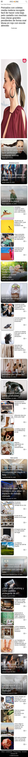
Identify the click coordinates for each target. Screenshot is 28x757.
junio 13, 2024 (18, 574)
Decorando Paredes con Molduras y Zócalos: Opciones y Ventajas (12, 687)
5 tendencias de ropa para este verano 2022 (19, 249)
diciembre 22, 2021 (11, 377)
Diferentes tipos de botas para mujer (20, 416)
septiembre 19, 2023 (11, 203)
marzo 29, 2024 (11, 672)
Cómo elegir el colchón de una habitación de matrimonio (19, 726)
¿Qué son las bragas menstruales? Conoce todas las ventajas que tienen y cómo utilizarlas (13, 272)
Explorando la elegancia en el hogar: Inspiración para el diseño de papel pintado (19, 616)
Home (2, 4)
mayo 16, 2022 (11, 301)
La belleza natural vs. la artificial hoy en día (19, 430)
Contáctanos (9, 751)
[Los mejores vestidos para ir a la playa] (14, 195)
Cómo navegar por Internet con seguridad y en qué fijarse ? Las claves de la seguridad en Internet (20, 700)
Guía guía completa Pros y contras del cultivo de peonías (20, 739)
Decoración (5, 693)
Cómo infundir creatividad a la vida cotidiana (12, 666)
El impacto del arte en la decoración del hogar (20, 531)
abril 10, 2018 (9, 158)
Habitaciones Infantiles (8, 574)
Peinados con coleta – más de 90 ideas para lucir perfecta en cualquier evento (13, 151)
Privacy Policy (17, 751)
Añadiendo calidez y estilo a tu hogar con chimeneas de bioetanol (19, 602)
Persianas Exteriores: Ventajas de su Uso (20, 503)
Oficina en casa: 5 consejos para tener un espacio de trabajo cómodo (13, 492)
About (3, 751)
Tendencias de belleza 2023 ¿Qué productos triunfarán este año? (20, 224)
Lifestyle (4, 301)
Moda (5, 4)
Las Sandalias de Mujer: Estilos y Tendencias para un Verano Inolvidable (20, 642)
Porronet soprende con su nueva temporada (20, 319)
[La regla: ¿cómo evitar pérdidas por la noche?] (14, 368)
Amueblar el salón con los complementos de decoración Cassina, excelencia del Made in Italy (13, 469)
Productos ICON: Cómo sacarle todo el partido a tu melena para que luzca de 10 (20, 307)
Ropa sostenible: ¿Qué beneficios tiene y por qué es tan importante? (19, 237)
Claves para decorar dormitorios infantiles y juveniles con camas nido (13, 568)
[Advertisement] (14, 43)
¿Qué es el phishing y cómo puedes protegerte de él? (13, 591)
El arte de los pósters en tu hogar (20, 516)
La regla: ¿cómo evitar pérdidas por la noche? (13, 373)
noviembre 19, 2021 (11, 398)
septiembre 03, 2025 (11, 498)
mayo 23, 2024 (11, 596)
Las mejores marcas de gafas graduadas (14, 394)
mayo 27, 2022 (10, 279)
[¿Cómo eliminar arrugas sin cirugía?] (14, 293)
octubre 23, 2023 (10, 182)
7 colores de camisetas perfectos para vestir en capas (14, 177)
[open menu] (1, 1)
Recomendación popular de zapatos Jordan (20, 403)
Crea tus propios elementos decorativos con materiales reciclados (19, 713)
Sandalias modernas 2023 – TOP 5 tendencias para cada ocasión (19, 209)
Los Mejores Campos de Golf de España (20, 544)
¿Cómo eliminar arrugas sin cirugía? (12, 297)
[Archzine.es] (14, 2)
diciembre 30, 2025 (11, 477)
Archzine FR (14, 753)
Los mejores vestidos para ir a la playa (12, 199)
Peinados (9, 4)
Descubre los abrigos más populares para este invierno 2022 (19, 348)
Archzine (24, 751)
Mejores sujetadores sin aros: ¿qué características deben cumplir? (19, 446)
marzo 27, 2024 (13, 693)
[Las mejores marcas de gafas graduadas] (14, 390)
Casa (3, 477)
